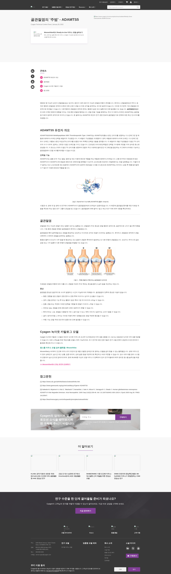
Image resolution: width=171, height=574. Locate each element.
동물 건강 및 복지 (109, 552)
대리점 (106, 558)
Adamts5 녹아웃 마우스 (124, 337)
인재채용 (106, 560)
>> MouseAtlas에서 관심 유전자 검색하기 (55, 364)
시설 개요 (107, 550)
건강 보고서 (107, 555)
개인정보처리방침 (52, 571)
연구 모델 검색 (103, 2)
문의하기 (112, 2)
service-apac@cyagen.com (43, 554)
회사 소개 (107, 547)
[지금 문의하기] (85, 509)
